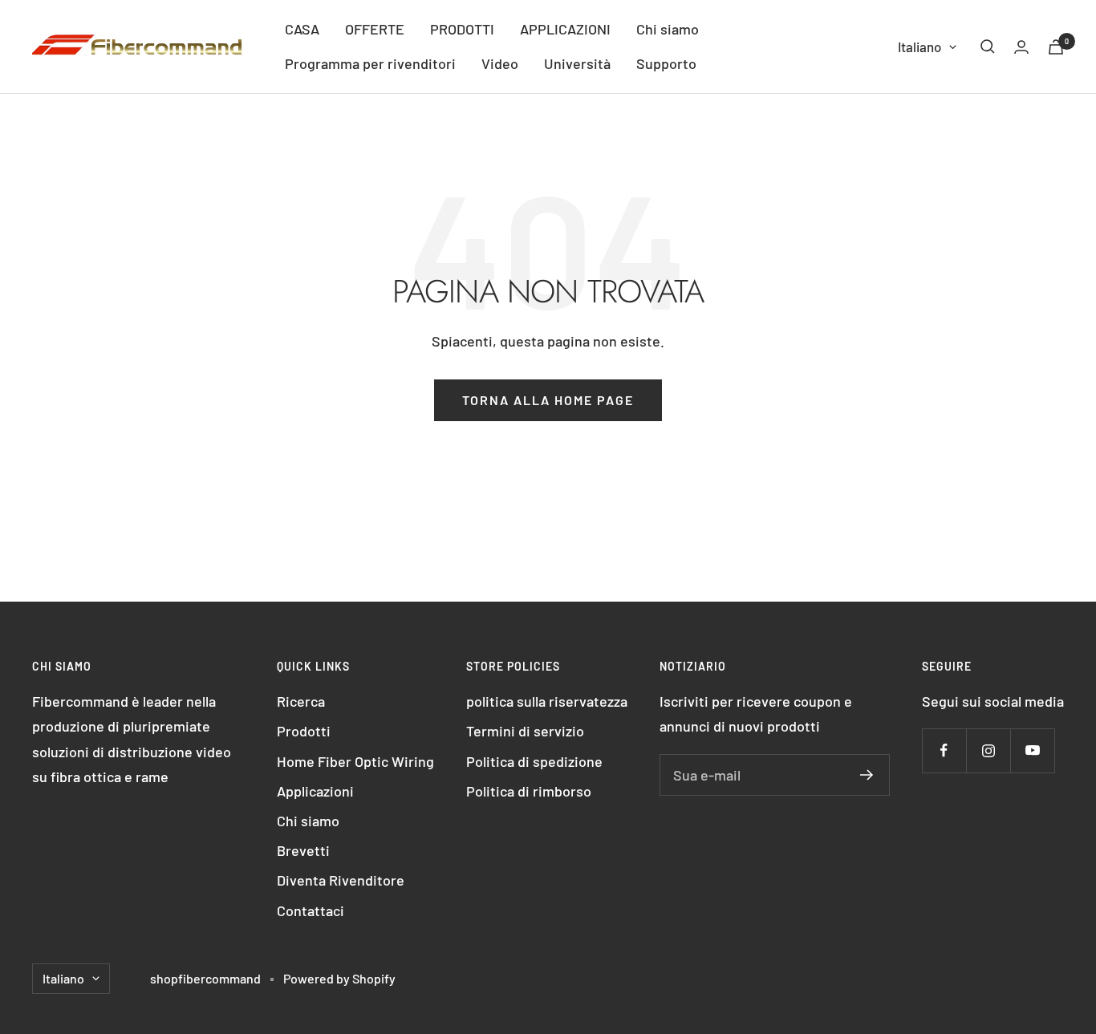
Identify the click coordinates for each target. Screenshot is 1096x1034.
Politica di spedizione (534, 761)
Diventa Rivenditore (340, 880)
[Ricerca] (987, 46)
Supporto (666, 63)
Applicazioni (315, 791)
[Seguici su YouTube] (1032, 750)
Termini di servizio (525, 731)
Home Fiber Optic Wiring (355, 761)
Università (577, 63)
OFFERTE (374, 29)
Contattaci (310, 910)
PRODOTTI (462, 29)
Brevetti (303, 850)
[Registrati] (867, 775)
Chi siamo (667, 29)
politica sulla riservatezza (546, 701)
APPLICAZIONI (565, 29)
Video (499, 63)
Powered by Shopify (339, 978)
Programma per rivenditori (370, 63)
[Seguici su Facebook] (944, 750)
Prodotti (304, 731)
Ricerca (301, 701)
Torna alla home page (548, 400)
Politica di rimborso (528, 791)
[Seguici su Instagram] (988, 750)
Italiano (919, 47)
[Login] (1021, 47)
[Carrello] (1056, 47)
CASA (302, 29)
